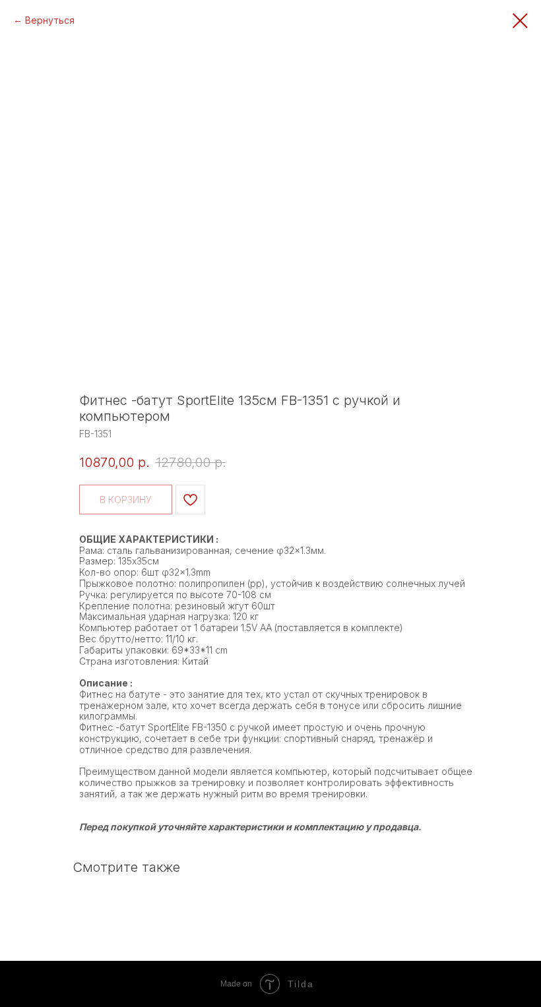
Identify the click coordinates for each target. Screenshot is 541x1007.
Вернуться (50, 20)
